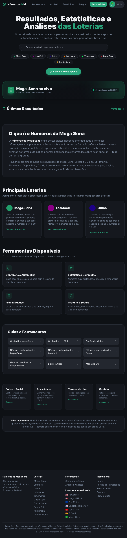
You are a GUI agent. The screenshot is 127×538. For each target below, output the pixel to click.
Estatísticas (68, 4)
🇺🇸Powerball (72, 494)
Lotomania (70, 56)
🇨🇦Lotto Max (72, 509)
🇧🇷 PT (112, 4)
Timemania (89, 56)
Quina (54, 56)
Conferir (54, 4)
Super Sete (39, 507)
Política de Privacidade (108, 484)
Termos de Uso (104, 488)
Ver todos (116, 108)
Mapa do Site (103, 496)
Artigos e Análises (74, 484)
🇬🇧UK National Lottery (76, 505)
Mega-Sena (21, 56)
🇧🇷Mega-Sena (72, 517)
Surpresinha (98, 4)
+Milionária (39, 510)
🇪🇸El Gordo (71, 513)
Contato (101, 492)
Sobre (100, 481)
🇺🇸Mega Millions (73, 498)
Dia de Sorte (64, 62)
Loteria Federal (41, 514)
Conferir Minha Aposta (65, 71)
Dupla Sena (108, 56)
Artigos (82, 4)
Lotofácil (39, 56)
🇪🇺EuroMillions (72, 502)
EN (121, 4)
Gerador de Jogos (74, 481)
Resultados (37, 4)
